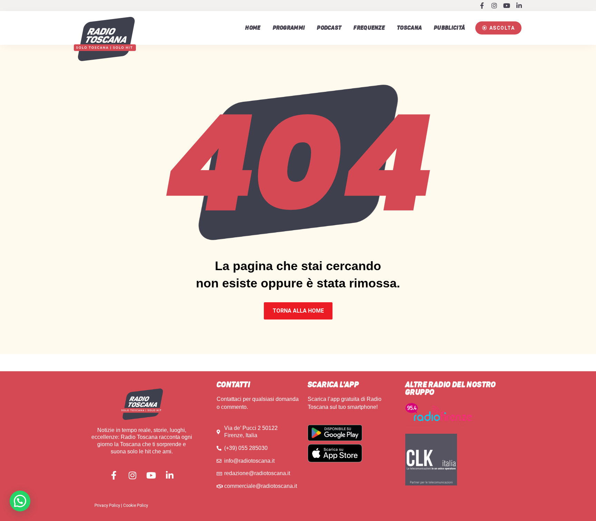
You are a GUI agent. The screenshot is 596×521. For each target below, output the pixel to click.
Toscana (409, 28)
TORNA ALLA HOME (298, 310)
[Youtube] (507, 5)
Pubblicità (449, 28)
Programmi (289, 28)
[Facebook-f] (482, 5)
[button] (498, 28)
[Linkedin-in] (519, 5)
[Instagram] (494, 5)
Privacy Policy (107, 505)
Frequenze (369, 28)
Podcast (329, 28)
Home (252, 28)
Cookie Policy (135, 505)
